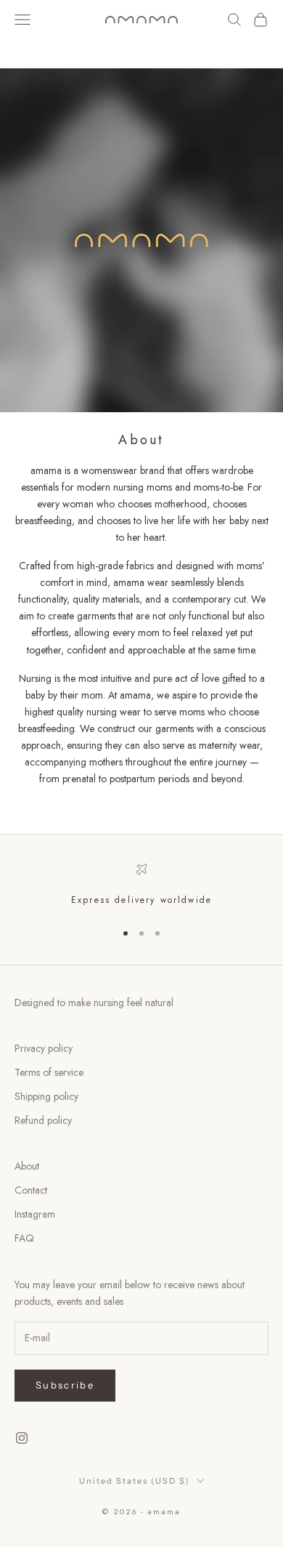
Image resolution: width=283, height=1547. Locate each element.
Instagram (35, 1214)
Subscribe (65, 1385)
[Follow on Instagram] (22, 1438)
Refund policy (43, 1120)
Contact (31, 1190)
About (27, 1166)
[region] (141, 885)
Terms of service (49, 1072)
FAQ (24, 1238)
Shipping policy (46, 1096)
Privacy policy (44, 1048)
